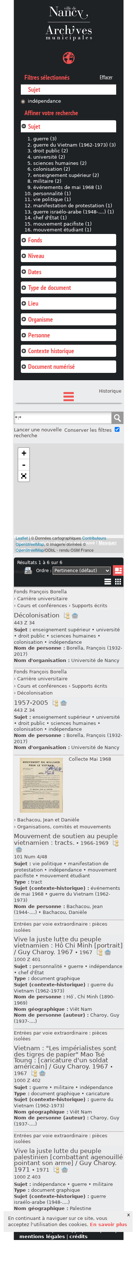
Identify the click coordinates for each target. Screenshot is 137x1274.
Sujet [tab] (34, 126)
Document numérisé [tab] (51, 366)
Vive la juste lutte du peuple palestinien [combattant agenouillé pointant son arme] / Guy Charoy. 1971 (68, 1160)
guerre (75, 966)
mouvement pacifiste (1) (62, 224)
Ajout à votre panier (75, 615)
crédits (78, 1236)
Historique (110, 391)
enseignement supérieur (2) (66, 175)
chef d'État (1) (50, 217)
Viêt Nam (81, 1009)
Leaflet (22, 538)
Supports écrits (89, 605)
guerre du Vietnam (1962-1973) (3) (74, 145)
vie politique (47, 863)
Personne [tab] (39, 335)
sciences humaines (73, 636)
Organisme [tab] (40, 319)
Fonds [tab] (35, 240)
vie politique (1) (52, 199)
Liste (118, 570)
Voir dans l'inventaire (66, 615)
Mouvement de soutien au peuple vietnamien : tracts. (66, 839)
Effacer (106, 77)
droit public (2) (50, 151)
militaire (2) (47, 181)
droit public (31, 636)
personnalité (47, 966)
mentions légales (42, 1236)
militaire (64, 1087)
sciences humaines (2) (60, 163)
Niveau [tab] (36, 256)
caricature (98, 1093)
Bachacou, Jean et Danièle (48, 820)
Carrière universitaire (42, 598)
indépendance (44, 101)
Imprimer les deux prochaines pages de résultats (28, 571)
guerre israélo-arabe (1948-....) (60, 1199)
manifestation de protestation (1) (72, 205)
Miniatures (118, 581)
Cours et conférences (42, 605)
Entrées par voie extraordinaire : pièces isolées (60, 927)
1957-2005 (31, 702)
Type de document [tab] (49, 287)
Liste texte (107, 583)
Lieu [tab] (33, 303)
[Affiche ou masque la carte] (69, 59)
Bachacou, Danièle (65, 912)
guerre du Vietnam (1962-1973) (63, 988)
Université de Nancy (95, 660)
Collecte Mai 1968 (90, 759)
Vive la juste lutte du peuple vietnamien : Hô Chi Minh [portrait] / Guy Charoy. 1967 (68, 945)
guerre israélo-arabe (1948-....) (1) (73, 212)
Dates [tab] (34, 272)
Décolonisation (37, 615)
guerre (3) (45, 138)
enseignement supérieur (61, 629)
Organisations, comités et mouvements (64, 826)
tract (36, 882)
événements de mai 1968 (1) (67, 187)
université (108, 629)
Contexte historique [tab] (51, 351)
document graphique (55, 978)
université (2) (49, 157)
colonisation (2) (51, 169)
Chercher (117, 418)
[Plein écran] (23, 475)
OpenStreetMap (30, 550)
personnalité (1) (52, 193)
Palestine (80, 1208)
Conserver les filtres (88, 430)
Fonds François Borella (40, 591)
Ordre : (44, 570)
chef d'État (31, 972)
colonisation (28, 642)
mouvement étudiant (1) (62, 230)
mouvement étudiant (65, 875)
